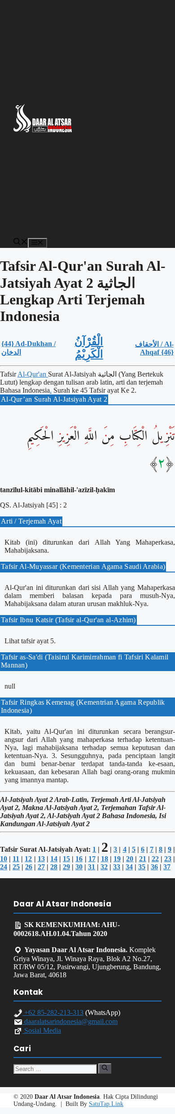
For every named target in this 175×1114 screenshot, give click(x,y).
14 (53, 859)
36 (154, 867)
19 (117, 859)
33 (116, 867)
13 (41, 859)
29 (66, 867)
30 (79, 867)
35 (141, 867)
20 (129, 859)
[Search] (104, 1068)
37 (167, 867)
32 (104, 867)
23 (167, 859)
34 (129, 867)
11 (16, 859)
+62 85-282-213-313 (52, 1012)
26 (28, 867)
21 (142, 859)
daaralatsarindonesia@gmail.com (70, 1021)
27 (41, 867)
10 (3, 859)
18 (104, 859)
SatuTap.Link (106, 1104)
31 (91, 867)
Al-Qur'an (33, 374)
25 (16, 867)
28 (53, 867)
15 (66, 859)
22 (155, 859)
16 (79, 859)
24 (3, 867)
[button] (20, 243)
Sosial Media (41, 1030)
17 (92, 859)
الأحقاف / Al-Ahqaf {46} (154, 348)
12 (28, 859)
